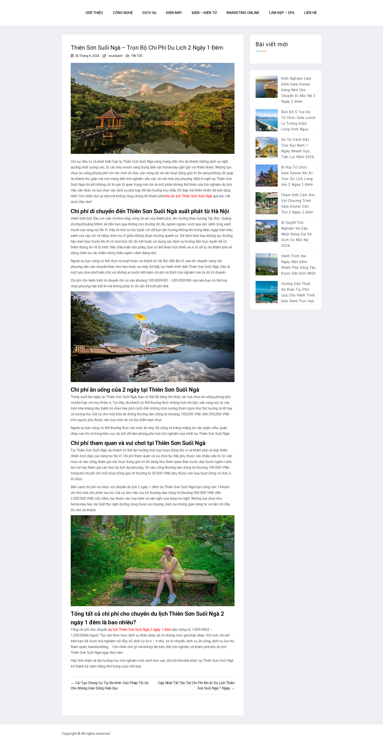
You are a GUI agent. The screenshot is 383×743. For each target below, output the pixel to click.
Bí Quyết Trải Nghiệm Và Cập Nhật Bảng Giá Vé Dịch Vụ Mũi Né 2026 (296, 234)
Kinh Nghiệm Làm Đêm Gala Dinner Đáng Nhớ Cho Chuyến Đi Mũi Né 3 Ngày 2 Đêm (298, 90)
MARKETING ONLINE (243, 13)
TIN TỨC (137, 56)
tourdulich (116, 56)
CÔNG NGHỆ (123, 13)
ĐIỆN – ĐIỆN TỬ (204, 13)
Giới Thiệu (94, 13)
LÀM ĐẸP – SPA (281, 13)
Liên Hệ (310, 13)
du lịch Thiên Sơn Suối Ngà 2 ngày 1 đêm (139, 629)
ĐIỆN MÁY (174, 13)
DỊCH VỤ (149, 13)
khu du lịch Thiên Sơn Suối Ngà (188, 196)
